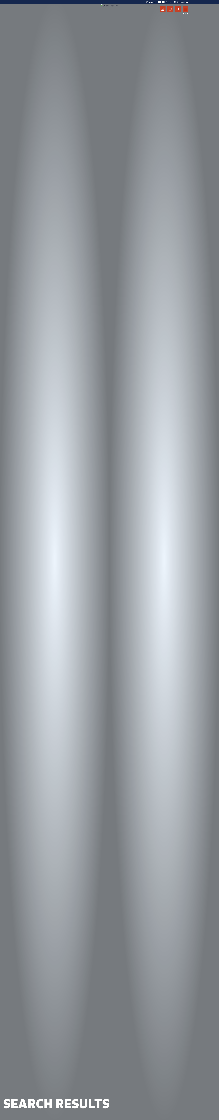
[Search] (178, 9)
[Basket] (170, 9)
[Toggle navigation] (185, 9)
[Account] (163, 9)
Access (152, 2)
